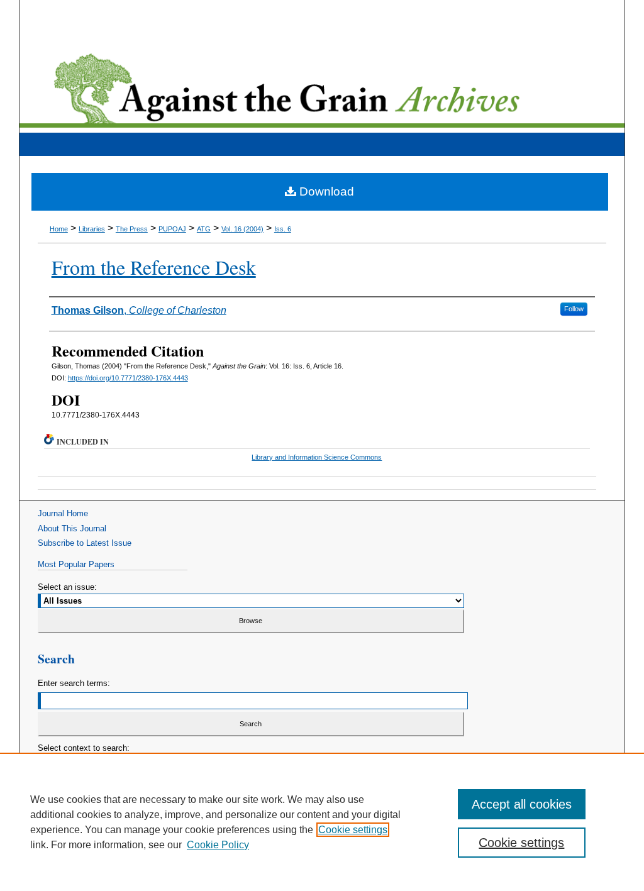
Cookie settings (352, 829)
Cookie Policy (218, 844)
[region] (322, 822)
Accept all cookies (522, 804)
